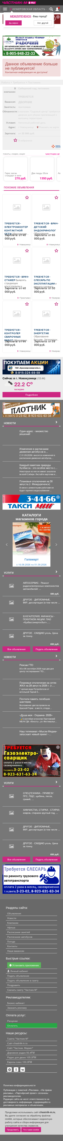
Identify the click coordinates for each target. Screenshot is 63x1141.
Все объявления (16, 649)
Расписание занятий (18, 932)
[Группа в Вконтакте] (22, 1069)
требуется (25, 96)
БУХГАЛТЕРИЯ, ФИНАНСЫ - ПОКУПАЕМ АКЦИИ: (39, 617)
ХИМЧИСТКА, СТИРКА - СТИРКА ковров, (41, 811)
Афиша (11, 927)
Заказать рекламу (17, 1007)
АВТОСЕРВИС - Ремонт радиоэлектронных (36, 584)
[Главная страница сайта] (19, 1)
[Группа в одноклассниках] (9, 1069)
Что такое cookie (31, 1129)
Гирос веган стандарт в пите (13, 174)
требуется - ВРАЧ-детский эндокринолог (46, 227)
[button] (7, 544)
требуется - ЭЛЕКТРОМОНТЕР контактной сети (16, 228)
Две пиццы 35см (39, 173)
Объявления (14, 913)
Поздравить (13, 985)
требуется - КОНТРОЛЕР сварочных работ (12, 335)
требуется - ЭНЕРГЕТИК (42, 331)
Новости (11, 918)
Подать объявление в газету (22, 980)
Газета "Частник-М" (17, 1038)
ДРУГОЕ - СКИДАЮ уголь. (37, 633)
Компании (12, 922)
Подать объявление (47, 649)
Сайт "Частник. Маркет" (20, 1048)
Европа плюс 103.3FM (19, 1062)
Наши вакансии (15, 950)
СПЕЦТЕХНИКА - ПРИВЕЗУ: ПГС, (38, 794)
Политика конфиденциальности (19, 1085)
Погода (11, 941)
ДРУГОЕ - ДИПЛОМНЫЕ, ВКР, (36, 601)
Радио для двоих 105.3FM (21, 1057)
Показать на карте (48, 127)
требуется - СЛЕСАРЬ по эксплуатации (44, 280)
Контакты (12, 946)
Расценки (12, 1020)
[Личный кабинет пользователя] (57, 9)
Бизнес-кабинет (16, 1003)
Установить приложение (25, 965)
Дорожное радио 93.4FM (21, 1052)
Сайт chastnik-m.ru (17, 1043)
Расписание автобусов (19, 936)
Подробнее (31, 394)
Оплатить (12, 1025)
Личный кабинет (19, 971)
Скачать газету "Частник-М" (22, 989)
